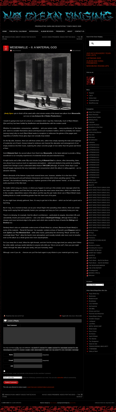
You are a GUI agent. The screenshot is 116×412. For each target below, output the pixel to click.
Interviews (92, 137)
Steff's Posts (92, 258)
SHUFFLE (92, 255)
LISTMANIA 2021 (94, 167)
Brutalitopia (92, 301)
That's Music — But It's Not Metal (99, 263)
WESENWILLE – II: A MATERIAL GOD (33, 47)
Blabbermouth (93, 298)
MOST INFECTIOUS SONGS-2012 (99, 195)
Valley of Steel (93, 351)
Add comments (76, 50)
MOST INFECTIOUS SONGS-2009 (99, 187)
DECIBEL (92, 309)
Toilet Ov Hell (93, 344)
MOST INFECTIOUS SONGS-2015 (99, 202)
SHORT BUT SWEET (95, 253)
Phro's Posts (92, 235)
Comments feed (94, 100)
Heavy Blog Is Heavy (95, 316)
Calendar (91, 122)
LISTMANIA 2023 (94, 172)
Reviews (91, 243)
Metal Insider (93, 329)
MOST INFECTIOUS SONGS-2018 (99, 210)
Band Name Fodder (95, 117)
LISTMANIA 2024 (94, 175)
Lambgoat (92, 321)
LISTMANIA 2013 (94, 147)
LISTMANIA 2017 (94, 157)
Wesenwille (79, 316)
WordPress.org (93, 103)
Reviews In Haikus (94, 245)
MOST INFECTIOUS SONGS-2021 (99, 218)
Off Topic (91, 233)
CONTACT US (79, 31)
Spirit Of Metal (93, 336)
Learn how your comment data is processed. (40, 387)
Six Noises (92, 334)
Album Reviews (16, 50)
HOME (4, 31)
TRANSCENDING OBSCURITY (98, 346)
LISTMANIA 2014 (94, 150)
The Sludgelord (93, 341)
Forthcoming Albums (95, 132)
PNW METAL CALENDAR (18, 31)
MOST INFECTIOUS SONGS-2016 (99, 205)
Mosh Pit (91, 185)
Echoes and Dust (94, 311)
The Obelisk (92, 339)
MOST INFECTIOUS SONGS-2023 (99, 223)
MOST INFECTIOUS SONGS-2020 (99, 215)
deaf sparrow (93, 306)
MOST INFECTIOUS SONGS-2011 (99, 192)
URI (12, 366)
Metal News (92, 180)
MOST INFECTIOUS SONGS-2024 (99, 225)
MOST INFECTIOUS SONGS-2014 (99, 200)
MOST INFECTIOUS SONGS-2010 (99, 190)
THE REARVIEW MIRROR (97, 265)
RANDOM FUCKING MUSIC (97, 240)
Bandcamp (92, 296)
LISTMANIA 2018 (94, 160)
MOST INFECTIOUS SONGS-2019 (99, 212)
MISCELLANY (93, 182)
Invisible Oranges (94, 319)
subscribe (60, 377)
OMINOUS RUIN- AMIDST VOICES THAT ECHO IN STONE (19, 38)
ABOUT (69, 31)
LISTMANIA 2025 (94, 177)
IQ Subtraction (93, 140)
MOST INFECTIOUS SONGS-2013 (99, 197)
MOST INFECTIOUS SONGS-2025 (99, 228)
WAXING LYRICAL (94, 273)
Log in (91, 95)
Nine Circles (93, 331)
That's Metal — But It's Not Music (99, 260)
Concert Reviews (94, 125)
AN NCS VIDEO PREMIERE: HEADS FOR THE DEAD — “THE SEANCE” (62, 38)
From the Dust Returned (96, 313)
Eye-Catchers (93, 130)
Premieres (92, 238)
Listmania (92, 142)
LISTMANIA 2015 (94, 152)
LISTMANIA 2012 (94, 145)
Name (11, 355)
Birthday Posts (93, 120)
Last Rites (92, 324)
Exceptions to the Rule (96, 127)
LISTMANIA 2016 (94, 155)
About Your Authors (94, 112)
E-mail (11, 360)
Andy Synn (15, 316)
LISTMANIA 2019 (94, 162)
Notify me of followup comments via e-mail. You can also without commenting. (49, 377)
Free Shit (91, 135)
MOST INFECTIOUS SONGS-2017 (99, 207)
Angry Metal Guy (94, 293)
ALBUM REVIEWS (47, 31)
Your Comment (12, 325)
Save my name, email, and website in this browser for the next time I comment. (27, 373)
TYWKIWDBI (93, 349)
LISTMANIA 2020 (94, 165)
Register (91, 93)
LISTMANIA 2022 (94, 170)
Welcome (91, 275)
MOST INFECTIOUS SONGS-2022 (99, 220)
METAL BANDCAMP (95, 326)
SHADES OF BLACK (95, 250)
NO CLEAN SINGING (15, 402)
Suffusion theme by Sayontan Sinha (104, 402)
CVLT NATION (93, 304)
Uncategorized (93, 270)
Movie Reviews (93, 230)
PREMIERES (60, 31)
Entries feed (92, 98)
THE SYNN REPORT (95, 268)
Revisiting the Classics (96, 248)
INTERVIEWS (33, 31)
